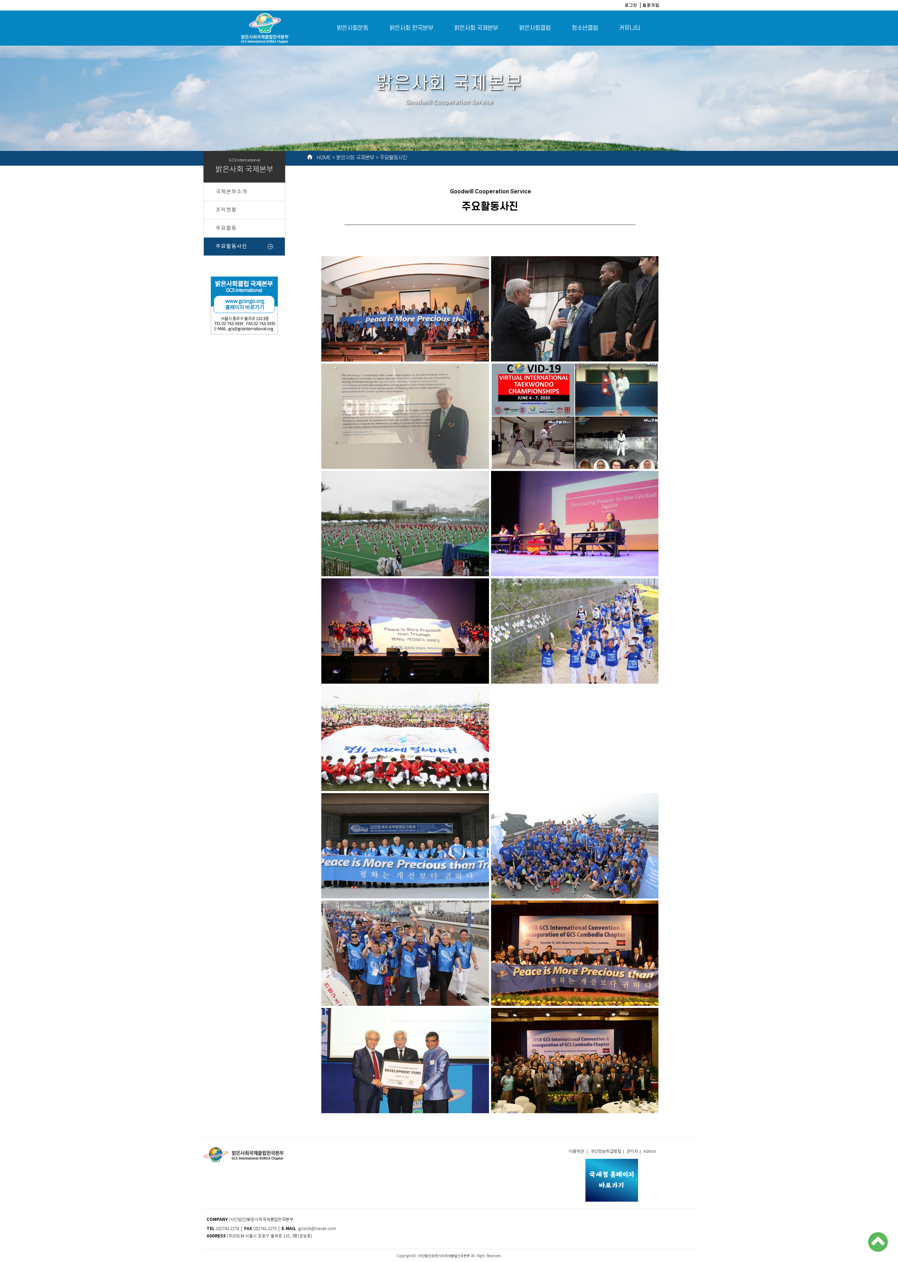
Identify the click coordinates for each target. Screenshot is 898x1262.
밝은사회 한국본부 (411, 28)
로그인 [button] (631, 5)
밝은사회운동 (352, 28)
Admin (650, 1151)
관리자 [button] (632, 1151)
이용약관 (577, 1151)
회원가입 (651, 5)
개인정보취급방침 (605, 1151)
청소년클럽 (585, 28)
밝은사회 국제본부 (476, 28)
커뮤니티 (629, 28)
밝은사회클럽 (535, 28)
